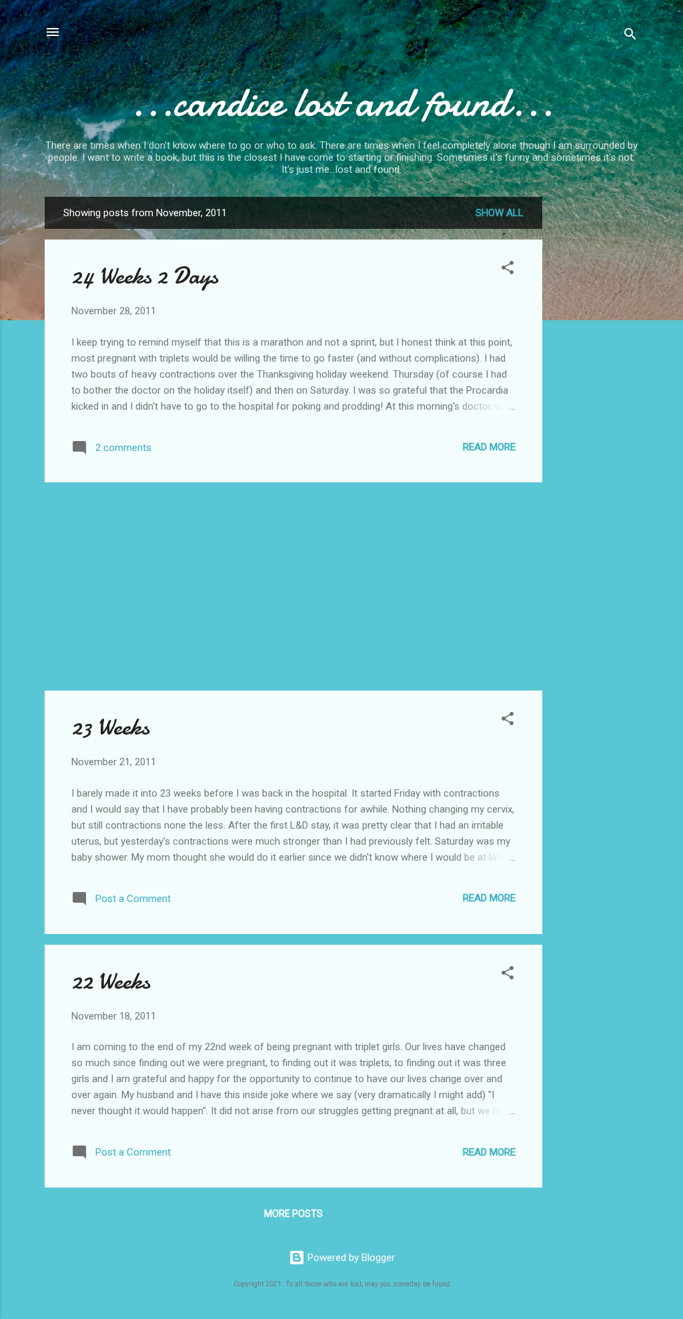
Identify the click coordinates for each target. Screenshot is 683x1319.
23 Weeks (110, 727)
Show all (500, 213)
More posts (293, 1213)
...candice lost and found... (341, 102)
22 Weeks (110, 981)
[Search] (630, 36)
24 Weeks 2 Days (144, 276)
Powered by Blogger (350, 1258)
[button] (508, 270)
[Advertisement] (595, 397)
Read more (489, 447)
